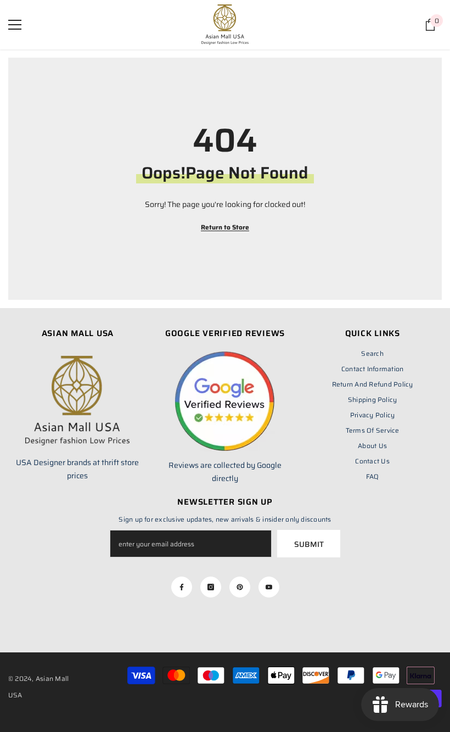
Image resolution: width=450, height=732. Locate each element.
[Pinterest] (239, 587)
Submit (309, 544)
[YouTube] (268, 587)
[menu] (14, 24)
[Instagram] (210, 587)
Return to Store (225, 227)
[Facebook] (181, 587)
